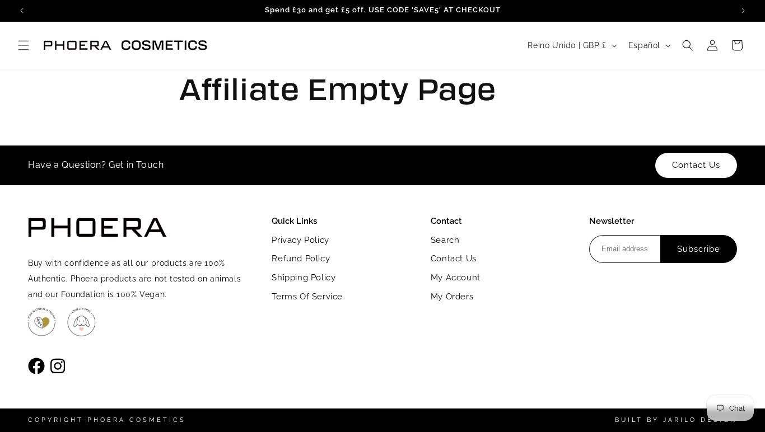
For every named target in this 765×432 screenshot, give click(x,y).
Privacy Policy (300, 240)
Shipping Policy (303, 278)
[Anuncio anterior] (22, 10)
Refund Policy (301, 258)
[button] (23, 45)
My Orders (452, 297)
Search (445, 240)
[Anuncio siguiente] (743, 10)
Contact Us (454, 258)
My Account (456, 278)
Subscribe (698, 249)
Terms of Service (307, 297)
